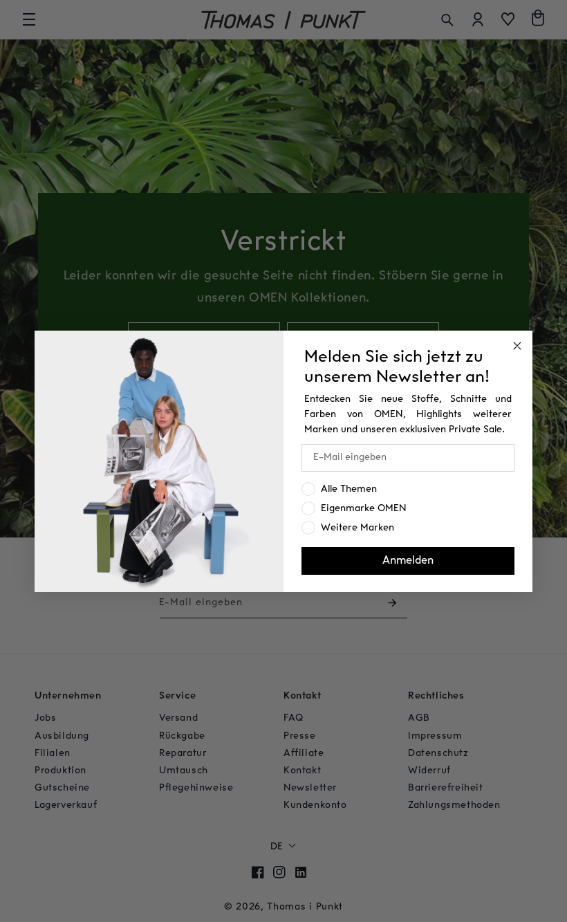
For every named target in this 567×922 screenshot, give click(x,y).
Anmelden (408, 560)
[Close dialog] (517, 346)
